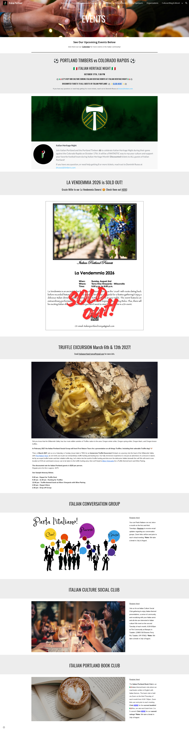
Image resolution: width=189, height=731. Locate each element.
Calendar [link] (108, 3)
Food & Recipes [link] (121, 3)
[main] (94, 19)
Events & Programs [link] (90, 3)
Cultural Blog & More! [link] (171, 3)
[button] (186, 3)
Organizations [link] (152, 3)
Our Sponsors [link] (137, 3)
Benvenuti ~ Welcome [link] (70, 3)
